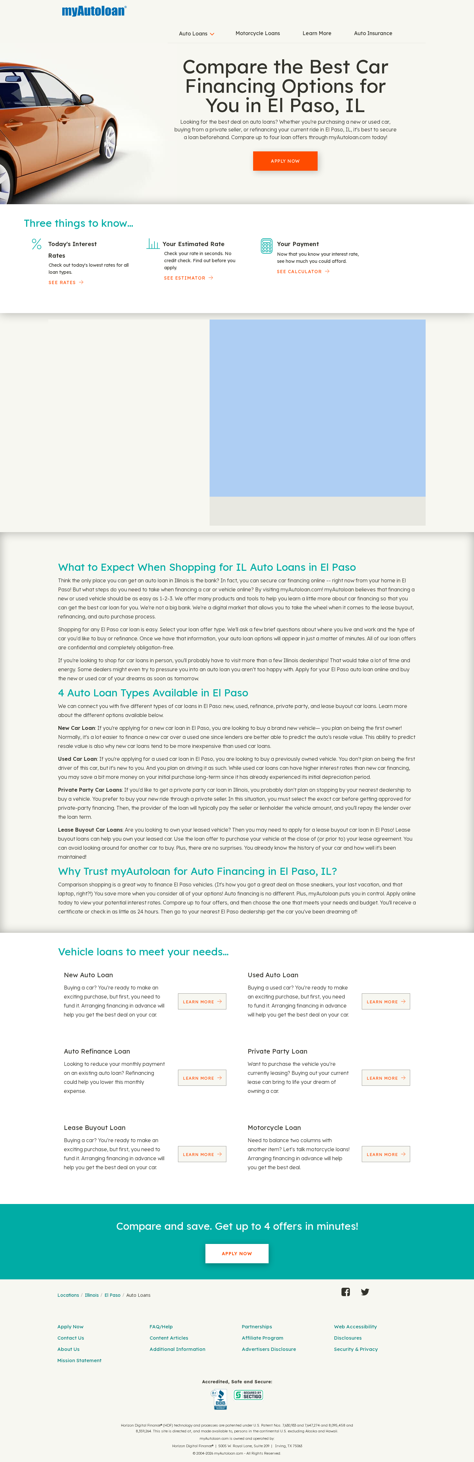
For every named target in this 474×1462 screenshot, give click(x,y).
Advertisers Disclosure (269, 1349)
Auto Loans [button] (193, 33)
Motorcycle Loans (257, 33)
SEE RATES (62, 282)
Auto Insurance (373, 33)
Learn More (316, 33)
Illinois (92, 1295)
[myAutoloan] (237, 1395)
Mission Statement (79, 1360)
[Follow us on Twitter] (365, 1290)
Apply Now (285, 161)
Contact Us (70, 1338)
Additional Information (177, 1349)
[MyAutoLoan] (94, 11)
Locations (68, 1295)
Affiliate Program (262, 1338)
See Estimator (184, 278)
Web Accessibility (355, 1326)
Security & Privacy (356, 1349)
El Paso (112, 1295)
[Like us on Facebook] (346, 1290)
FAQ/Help (161, 1326)
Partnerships (257, 1326)
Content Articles (169, 1338)
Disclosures (348, 1338)
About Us (68, 1349)
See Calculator (299, 271)
